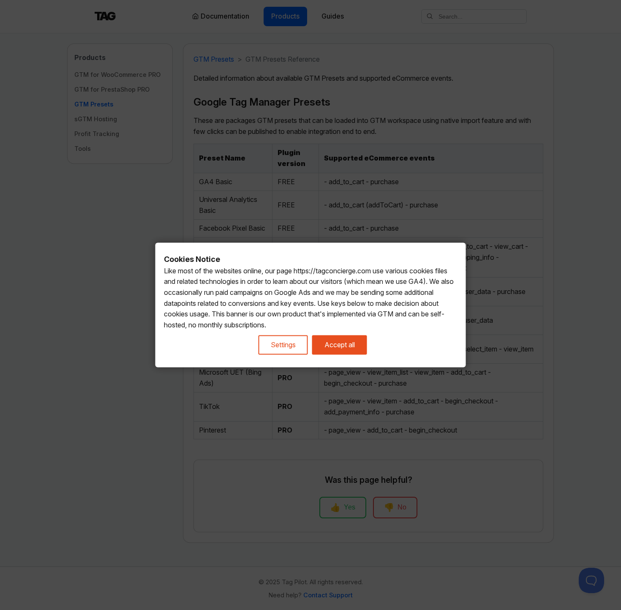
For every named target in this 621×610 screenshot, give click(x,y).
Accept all (339, 344)
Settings (283, 344)
